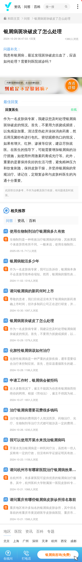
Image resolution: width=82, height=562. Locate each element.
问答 (27, 6)
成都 (73, 541)
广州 (26, 541)
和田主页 (14, 18)
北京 (7, 541)
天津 (45, 541)
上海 (16, 541)
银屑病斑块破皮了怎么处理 (52, 18)
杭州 (54, 541)
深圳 (35, 541)
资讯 (17, 6)
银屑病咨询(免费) (58, 554)
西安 (64, 541)
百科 (37, 6)
